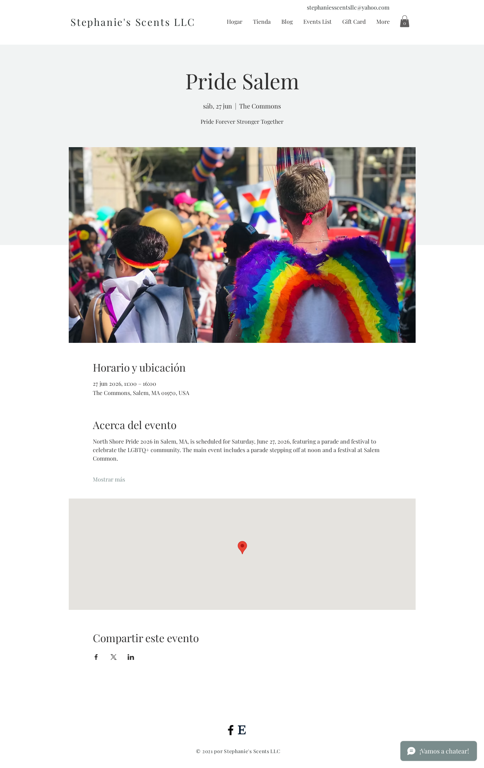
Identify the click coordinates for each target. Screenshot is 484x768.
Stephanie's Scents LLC (133, 21)
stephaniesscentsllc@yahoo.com (348, 7)
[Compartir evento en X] (113, 657)
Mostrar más (109, 479)
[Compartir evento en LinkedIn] (131, 657)
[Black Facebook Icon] (230, 730)
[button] (405, 21)
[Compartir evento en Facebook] (96, 657)
